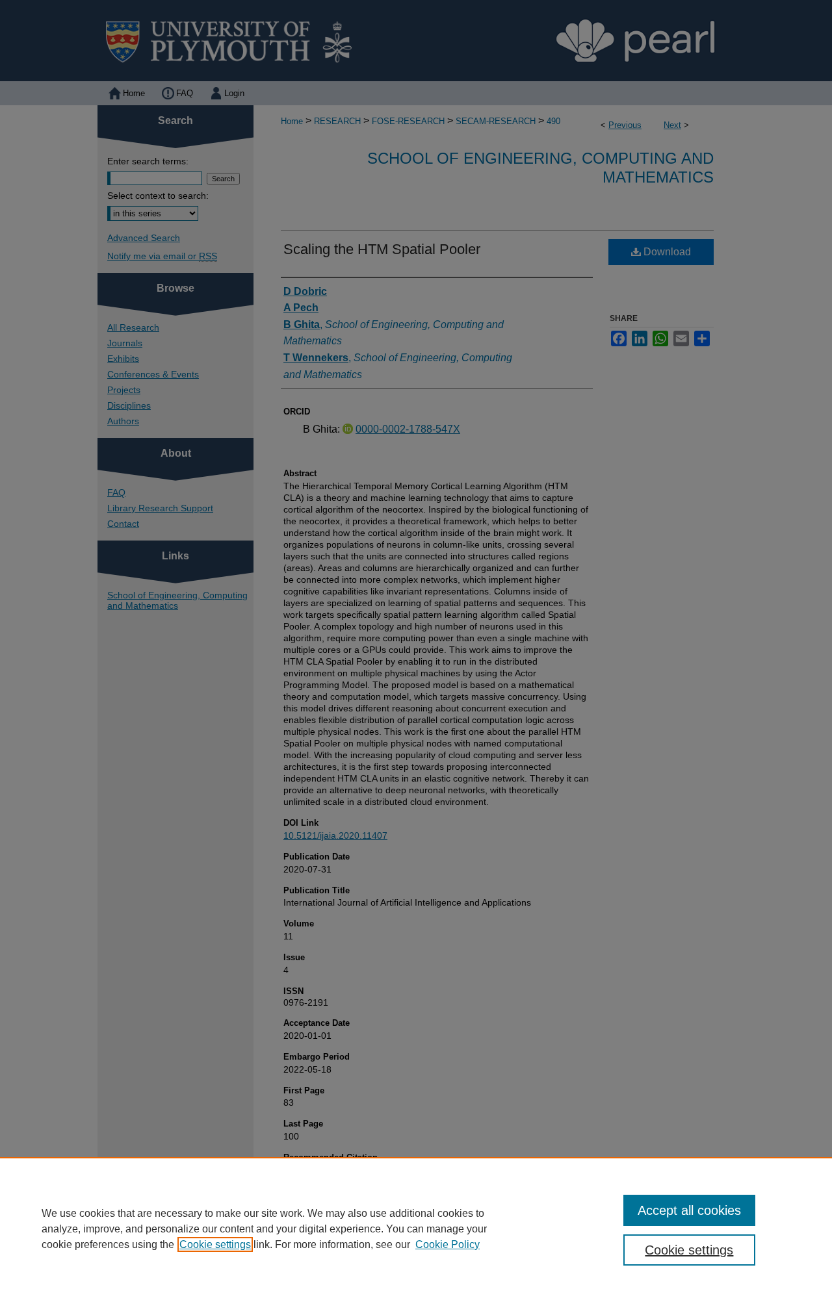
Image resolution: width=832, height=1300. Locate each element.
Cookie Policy (447, 1244)
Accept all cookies (689, 1210)
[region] (416, 1228)
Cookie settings (215, 1244)
